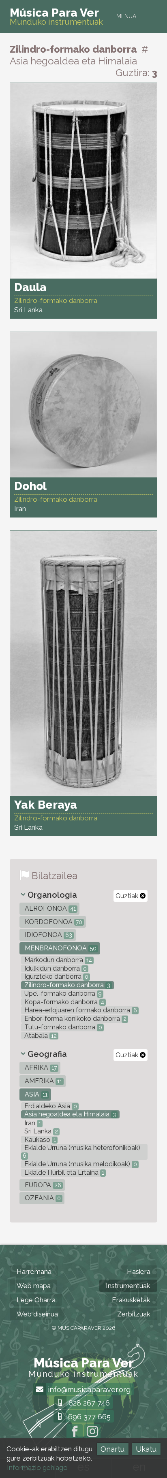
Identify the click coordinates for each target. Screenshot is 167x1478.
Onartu (112, 1449)
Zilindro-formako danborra (66, 985)
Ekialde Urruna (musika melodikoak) (80, 1164)
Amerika (42, 1081)
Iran (32, 1123)
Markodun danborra (57, 960)
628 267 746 (88, 1403)
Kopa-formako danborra (63, 1002)
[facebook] (74, 1432)
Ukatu (146, 1449)
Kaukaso (39, 1140)
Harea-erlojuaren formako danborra (80, 1010)
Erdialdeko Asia (50, 1106)
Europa (42, 1185)
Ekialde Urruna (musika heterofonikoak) (81, 1151)
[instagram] (92, 1432)
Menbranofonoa (59, 948)
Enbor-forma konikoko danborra (74, 1018)
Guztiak (128, 896)
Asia (35, 1094)
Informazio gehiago (37, 1467)
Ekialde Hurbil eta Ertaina (63, 1172)
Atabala (40, 1035)
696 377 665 (88, 1416)
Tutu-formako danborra (62, 1027)
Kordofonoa (52, 922)
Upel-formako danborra (62, 993)
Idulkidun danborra (55, 968)
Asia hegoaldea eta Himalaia (69, 1114)
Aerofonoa (49, 908)
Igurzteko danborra (55, 976)
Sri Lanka (40, 1131)
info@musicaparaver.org (88, 1389)
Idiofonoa (47, 935)
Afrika (40, 1067)
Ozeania (42, 1198)
